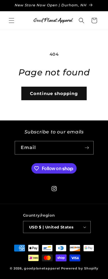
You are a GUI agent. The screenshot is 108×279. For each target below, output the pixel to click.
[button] (11, 20)
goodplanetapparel (42, 268)
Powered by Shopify (79, 268)
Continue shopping (54, 93)
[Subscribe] (87, 148)
